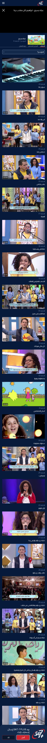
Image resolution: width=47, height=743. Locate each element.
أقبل (23, 737)
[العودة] (3, 10)
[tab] (42, 46)
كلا (9, 737)
